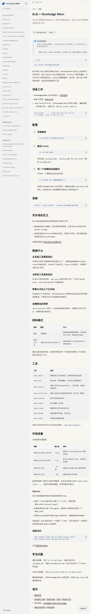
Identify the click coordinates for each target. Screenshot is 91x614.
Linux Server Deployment (12, 126)
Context (6, 74)
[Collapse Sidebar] (26, 3)
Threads (5, 49)
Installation (7, 24)
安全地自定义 (40, 215)
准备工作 (37, 89)
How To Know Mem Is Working (13, 36)
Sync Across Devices (10, 104)
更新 (35, 198)
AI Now (5, 78)
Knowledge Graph (9, 61)
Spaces (5, 70)
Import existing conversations (13, 32)
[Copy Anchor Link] (45, 89)
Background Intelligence (11, 82)
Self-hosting (7, 134)
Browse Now (7, 87)
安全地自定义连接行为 (52, 242)
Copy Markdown (41, 32)
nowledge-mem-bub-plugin (55, 603)
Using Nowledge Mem (10, 40)
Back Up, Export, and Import (13, 108)
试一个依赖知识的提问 (48, 169)
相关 (35, 589)
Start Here (6, 19)
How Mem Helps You (10, 112)
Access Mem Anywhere (11, 99)
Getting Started (8, 28)
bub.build (49, 99)
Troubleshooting (8, 167)
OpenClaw (50, 599)
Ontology (6, 66)
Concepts (6, 116)
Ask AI (83, 608)
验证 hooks (43, 146)
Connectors (7, 95)
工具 (35, 363)
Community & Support (11, 176)
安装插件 (41, 131)
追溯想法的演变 (40, 303)
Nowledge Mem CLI (10, 159)
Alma (58, 599)
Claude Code (39, 599)
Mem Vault (6, 171)
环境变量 (37, 433)
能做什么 (37, 250)
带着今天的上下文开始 (43, 289)
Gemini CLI (66, 599)
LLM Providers (8, 150)
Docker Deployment (10, 130)
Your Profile (7, 91)
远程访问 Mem (42, 545)
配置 (35, 125)
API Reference (8, 163)
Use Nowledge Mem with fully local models (13, 145)
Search (15, 9)
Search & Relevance (10, 155)
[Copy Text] (84, 52)
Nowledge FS (7, 57)
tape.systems (39, 607)
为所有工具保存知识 (42, 274)
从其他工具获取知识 (42, 256)
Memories (6, 45)
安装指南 (63, 95)
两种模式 (37, 320)
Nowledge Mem (8, 15)
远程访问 (36, 530)
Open (51, 32)
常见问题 (37, 554)
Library (5, 53)
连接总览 (37, 595)
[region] (62, 52)
